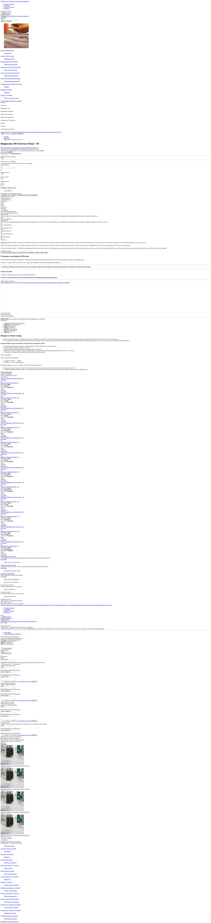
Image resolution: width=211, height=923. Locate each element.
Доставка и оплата (9, 4)
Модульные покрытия (41, 132)
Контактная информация (8, 573)
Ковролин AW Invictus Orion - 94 (10, 427)
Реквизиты (31, 252)
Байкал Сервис (43, 282)
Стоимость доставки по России (9, 252)
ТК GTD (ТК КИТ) (22, 282)
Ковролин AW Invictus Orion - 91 (10, 457)
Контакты (6, 8)
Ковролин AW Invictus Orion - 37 (10, 546)
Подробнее (4, 391)
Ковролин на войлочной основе (87, 605)
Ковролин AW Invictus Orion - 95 (10, 412)
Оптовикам (7, 5)
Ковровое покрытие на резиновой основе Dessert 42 (15, 766)
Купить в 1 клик (12, 187)
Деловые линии (8, 282)
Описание (13, 195)
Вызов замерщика (32, 195)
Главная (6, 136)
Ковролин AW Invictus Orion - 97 (10, 383)
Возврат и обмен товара (41, 252)
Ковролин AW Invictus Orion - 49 (10, 486)
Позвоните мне (5, 619)
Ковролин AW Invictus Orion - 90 (10, 472)
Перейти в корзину (15, 841)
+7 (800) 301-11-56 (6, 13)
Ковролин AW (5, 242)
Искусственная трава (28, 132)
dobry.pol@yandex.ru (6, 618)
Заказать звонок (5, 14)
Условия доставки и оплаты (8, 565)
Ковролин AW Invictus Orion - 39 (10, 516)
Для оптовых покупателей (8, 556)
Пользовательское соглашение (12, 634)
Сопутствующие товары (54, 132)
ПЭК (2, 282)
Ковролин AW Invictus (38, 605)
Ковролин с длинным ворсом (69, 605)
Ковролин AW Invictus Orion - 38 (10, 531)
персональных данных (24, 681)
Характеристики (5, 195)
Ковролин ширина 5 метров (104, 605)
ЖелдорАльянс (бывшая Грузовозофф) (58, 282)
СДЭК (15, 282)
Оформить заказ (5, 841)
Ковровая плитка (17, 132)
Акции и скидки (9, 7)
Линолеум (9, 132)
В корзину (3, 187)
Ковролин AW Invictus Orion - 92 (10, 442)
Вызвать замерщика (6, 372)
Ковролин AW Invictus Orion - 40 (10, 501)
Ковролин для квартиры (24, 605)
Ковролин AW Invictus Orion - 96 (10, 397)
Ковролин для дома (12, 605)
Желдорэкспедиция (33, 282)
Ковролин (3, 132)
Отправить (34, 681)
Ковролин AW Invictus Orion (52, 605)
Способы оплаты (23, 252)
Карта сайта (7, 632)
